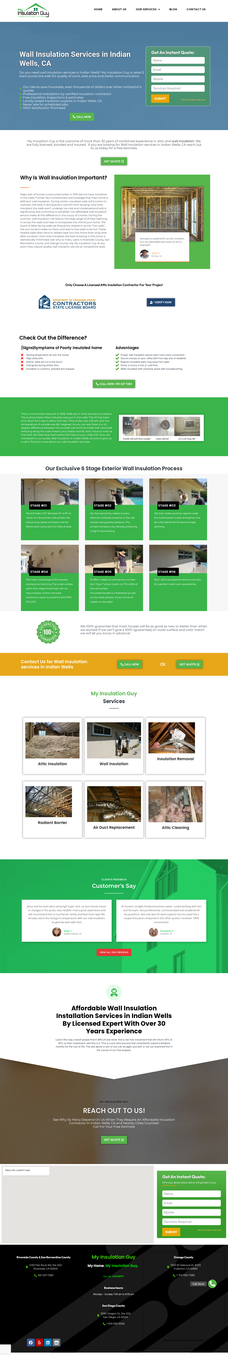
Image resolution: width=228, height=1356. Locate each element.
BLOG (173, 9)
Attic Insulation (52, 763)
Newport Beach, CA (72, 934)
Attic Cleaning (175, 827)
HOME (98, 9)
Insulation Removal (175, 758)
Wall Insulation (114, 763)
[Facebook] (31, 1342)
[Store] (56, 1342)
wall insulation (183, 141)
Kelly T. (68, 931)
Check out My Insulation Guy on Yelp (183, 1340)
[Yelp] (39, 1342)
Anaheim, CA (166, 934)
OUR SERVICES (146, 9)
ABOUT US (119, 9)
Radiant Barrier (52, 822)
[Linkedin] (48, 1342)
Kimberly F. (167, 931)
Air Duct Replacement (114, 827)
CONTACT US (196, 9)
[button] (212, 1283)
